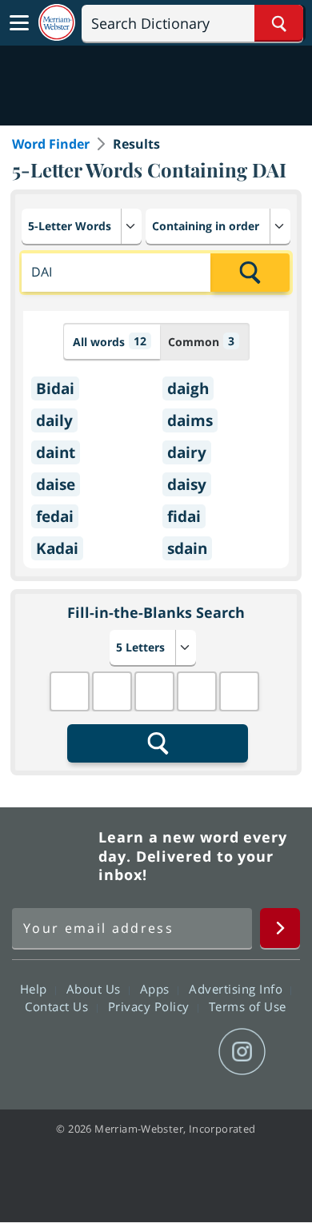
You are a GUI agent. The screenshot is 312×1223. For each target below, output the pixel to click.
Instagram (242, 1052)
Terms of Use (247, 1006)
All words (109, 341)
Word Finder (51, 144)
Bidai (55, 388)
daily (54, 420)
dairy (186, 452)
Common (201, 341)
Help (35, 989)
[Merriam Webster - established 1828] (56, 23)
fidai (184, 516)
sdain (187, 548)
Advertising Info (237, 989)
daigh (188, 388)
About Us (95, 989)
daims (190, 420)
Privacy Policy (151, 1006)
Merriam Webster (53, 856)
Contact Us (58, 1006)
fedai (55, 516)
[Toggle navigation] (19, 23)
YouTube (184, 1052)
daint (55, 452)
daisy (186, 484)
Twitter (126, 1052)
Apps (157, 989)
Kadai (57, 548)
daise (55, 484)
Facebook (69, 1052)
